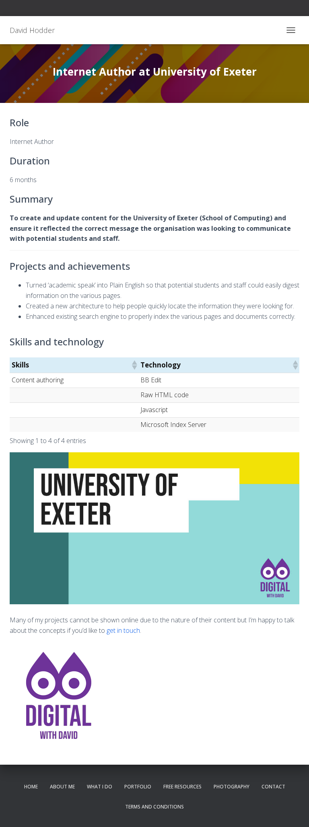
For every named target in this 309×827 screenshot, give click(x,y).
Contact (273, 786)
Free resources (182, 786)
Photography (231, 786)
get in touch (123, 630)
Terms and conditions (154, 806)
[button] (134, 365)
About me (62, 786)
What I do (99, 786)
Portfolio (137, 786)
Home (31, 786)
